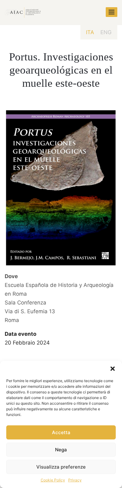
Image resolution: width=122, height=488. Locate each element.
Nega (61, 450)
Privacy (75, 480)
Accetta (61, 432)
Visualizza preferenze (61, 467)
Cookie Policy (53, 480)
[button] (112, 369)
